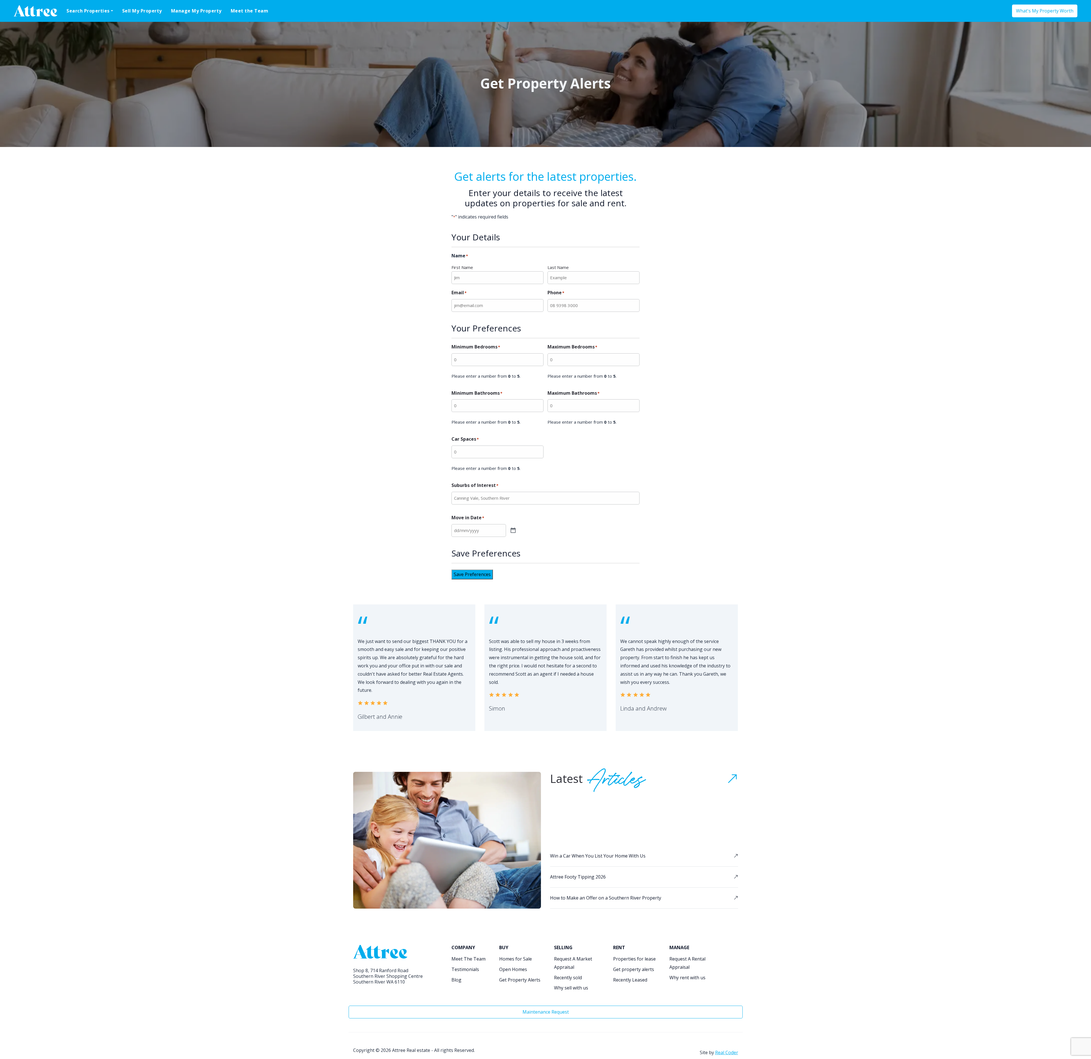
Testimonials (465, 969)
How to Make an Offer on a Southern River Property (605, 898)
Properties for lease (634, 959)
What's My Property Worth (1044, 11)
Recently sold (568, 977)
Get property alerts (633, 969)
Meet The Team (468, 959)
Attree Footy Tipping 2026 (578, 877)
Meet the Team (249, 11)
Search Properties (88, 11)
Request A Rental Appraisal (687, 963)
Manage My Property (196, 11)
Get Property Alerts (519, 980)
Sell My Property (142, 11)
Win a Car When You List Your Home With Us (598, 856)
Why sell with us (571, 988)
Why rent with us (687, 977)
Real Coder (726, 1052)
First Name (462, 267)
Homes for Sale (515, 959)
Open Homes (513, 969)
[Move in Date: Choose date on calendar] (513, 530)
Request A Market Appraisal (573, 963)
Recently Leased (630, 980)
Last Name (558, 267)
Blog (456, 980)
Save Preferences (472, 574)
